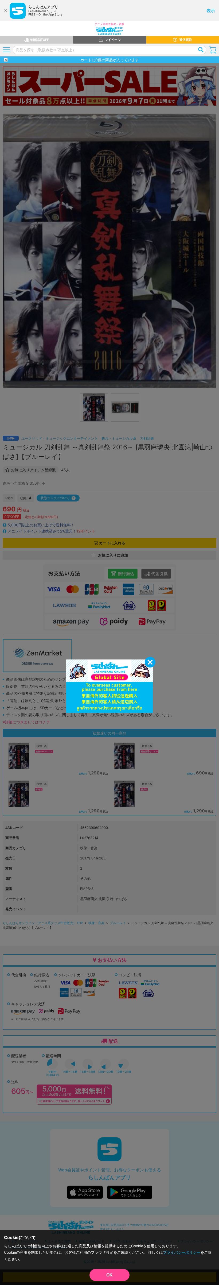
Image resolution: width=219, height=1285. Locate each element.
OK (109, 1275)
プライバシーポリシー (181, 1252)
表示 (210, 10)
